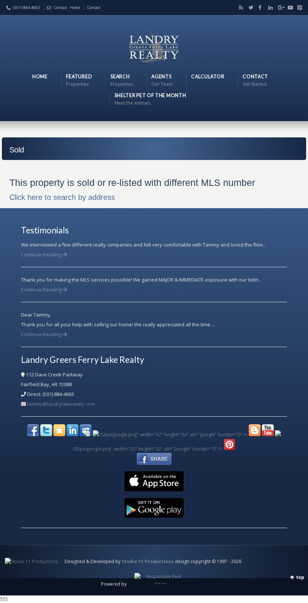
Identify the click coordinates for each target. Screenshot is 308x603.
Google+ (278, 7)
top (300, 577)
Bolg (239, 7)
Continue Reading (42, 254)
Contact (60, 7)
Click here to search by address (62, 197)
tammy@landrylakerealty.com (61, 403)
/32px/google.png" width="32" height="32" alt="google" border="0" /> (173, 434)
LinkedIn (269, 7)
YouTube (288, 7)
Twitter (249, 7)
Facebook (259, 7)
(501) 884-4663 (26, 7)
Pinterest (297, 7)
